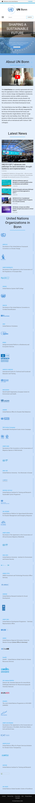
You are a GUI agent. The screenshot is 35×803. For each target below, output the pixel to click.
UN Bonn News (5, 161)
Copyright (17, 798)
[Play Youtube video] (17, 77)
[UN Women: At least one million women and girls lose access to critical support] (6, 209)
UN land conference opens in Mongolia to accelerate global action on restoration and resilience (22, 182)
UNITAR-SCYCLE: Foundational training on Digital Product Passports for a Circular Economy (22, 199)
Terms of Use (10, 796)
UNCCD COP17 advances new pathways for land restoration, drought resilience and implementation (17, 166)
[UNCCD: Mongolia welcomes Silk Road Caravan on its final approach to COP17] (6, 192)
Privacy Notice (28, 796)
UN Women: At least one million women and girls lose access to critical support (23, 208)
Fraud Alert (17, 796)
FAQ (22, 796)
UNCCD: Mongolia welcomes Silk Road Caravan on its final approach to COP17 (23, 191)
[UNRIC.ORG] (17, 9)
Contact (4, 796)
